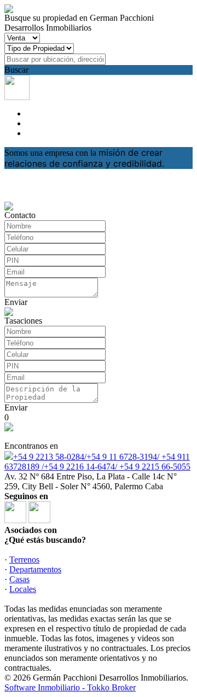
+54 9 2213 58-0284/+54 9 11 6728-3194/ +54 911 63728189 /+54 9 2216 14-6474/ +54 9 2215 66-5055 (97, 461)
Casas (19, 579)
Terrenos (24, 559)
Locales (22, 589)
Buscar (16, 69)
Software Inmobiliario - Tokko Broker (70, 687)
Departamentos (35, 569)
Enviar (15, 302)
